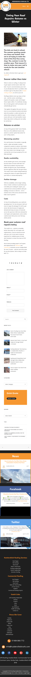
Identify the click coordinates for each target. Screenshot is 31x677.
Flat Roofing (16, 563)
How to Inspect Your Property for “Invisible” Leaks (14, 437)
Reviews (16, 599)
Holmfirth (9, 629)
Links (16, 673)
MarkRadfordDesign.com (7, 673)
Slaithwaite (9, 632)
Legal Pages (27, 673)
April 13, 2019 (26, 534)
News (15, 605)
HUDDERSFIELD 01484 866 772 (20, 1)
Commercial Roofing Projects (15, 590)
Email (9, 294)
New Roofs (15, 564)
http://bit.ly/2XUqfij (22, 501)
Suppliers (15, 588)
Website (9, 302)
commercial (7, 247)
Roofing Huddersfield (15, 568)
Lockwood (9, 630)
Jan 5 (28, 466)
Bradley (9, 618)
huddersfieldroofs (10, 466)
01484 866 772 (17, 640)
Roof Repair (15, 561)
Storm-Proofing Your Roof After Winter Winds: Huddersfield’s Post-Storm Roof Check (15, 461)
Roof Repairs (15, 579)
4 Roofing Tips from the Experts (11, 427)
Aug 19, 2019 (26, 503)
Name (9, 287)
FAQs (15, 603)
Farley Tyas (9, 625)
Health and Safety (15, 608)
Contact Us (15, 610)
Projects (15, 601)
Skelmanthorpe (9, 634)
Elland (9, 623)
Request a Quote (11, 398)
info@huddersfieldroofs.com (18, 646)
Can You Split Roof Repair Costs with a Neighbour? (13, 430)
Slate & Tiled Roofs (15, 566)
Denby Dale (9, 621)
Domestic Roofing (15, 572)
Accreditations (15, 607)
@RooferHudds (9, 534)
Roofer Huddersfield (15, 570)
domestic (17, 245)
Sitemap (20, 673)
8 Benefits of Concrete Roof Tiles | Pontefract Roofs (15, 494)
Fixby (9, 627)
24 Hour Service (15, 586)
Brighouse (9, 619)
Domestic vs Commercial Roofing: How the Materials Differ (14, 433)
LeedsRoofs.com (15, 531)
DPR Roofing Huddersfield (11, 503)
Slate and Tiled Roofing (15, 585)
